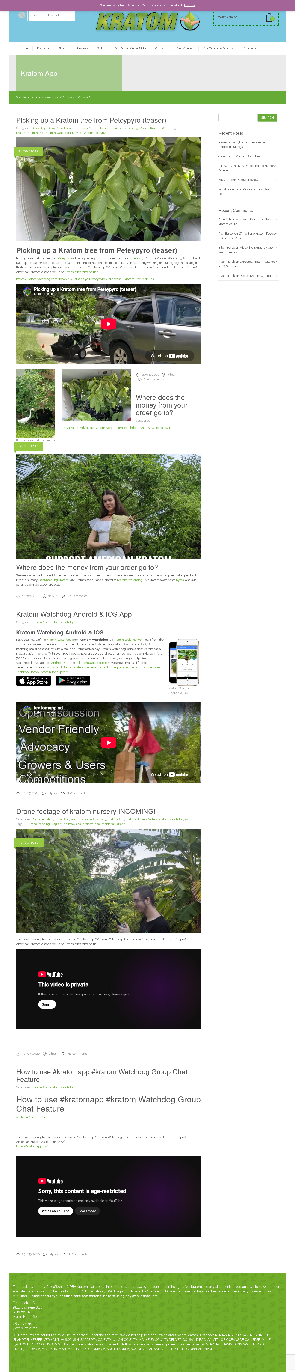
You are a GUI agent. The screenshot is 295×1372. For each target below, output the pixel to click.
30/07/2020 (31, 1053)
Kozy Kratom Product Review (238, 180)
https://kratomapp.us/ (82, 272)
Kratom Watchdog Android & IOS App (74, 614)
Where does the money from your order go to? (161, 404)
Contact (161, 48)
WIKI (165, 128)
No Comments (154, 379)
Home (24, 48)
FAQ (65, 427)
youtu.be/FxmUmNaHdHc (34, 1117)
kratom (71, 128)
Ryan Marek (226, 261)
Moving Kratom (149, 128)
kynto (142, 427)
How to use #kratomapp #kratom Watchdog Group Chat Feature (101, 1075)
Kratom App (86, 128)
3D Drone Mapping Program (43, 824)
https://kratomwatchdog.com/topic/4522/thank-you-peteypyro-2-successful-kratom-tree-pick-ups (85, 279)
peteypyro (101, 132)
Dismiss (189, 5)
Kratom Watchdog (58, 132)
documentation (105, 824)
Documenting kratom (53, 580)
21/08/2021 (150, 374)
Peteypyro (65, 258)
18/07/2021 (30, 793)
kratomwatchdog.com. (94, 662)
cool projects (84, 824)
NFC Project (156, 427)
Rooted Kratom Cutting (255, 275)
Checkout (250, 48)
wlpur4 (173, 374)
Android (56, 662)
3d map (69, 824)
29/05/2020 (31, 1254)
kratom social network (129, 639)
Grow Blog (39, 128)
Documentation (42, 819)
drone (121, 824)
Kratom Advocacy (81, 427)
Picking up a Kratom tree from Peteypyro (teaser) (91, 120)
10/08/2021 (31, 596)
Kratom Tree (104, 128)
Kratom (43, 48)
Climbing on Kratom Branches (239, 156)
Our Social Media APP (130, 48)
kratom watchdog (126, 128)
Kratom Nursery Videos (141, 819)
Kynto (180, 580)
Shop (62, 48)
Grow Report (56, 128)
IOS (66, 662)
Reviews (82, 48)
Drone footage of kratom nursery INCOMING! (85, 811)
